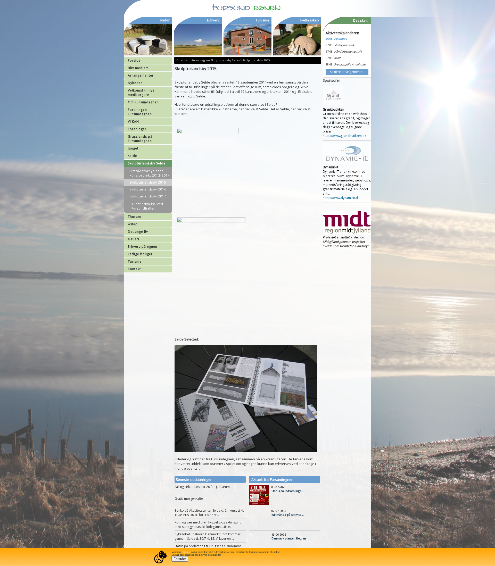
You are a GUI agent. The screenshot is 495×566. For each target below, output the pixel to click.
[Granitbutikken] (333, 105)
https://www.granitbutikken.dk (344, 136)
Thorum (134, 216)
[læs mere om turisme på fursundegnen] (247, 39)
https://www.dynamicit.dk (341, 198)
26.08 (329, 38)
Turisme (135, 261)
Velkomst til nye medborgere (141, 92)
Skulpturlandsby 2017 (148, 196)
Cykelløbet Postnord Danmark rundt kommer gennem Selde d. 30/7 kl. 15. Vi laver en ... (208, 536)
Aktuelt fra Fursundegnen (272, 479)
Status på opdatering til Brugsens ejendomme (208, 546)
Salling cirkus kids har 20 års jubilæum (202, 487)
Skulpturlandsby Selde (147, 163)
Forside (134, 60)
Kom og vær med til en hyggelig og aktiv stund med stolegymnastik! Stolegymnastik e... (208, 524)
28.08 (329, 64)
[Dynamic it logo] (347, 163)
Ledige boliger (140, 254)
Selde (132, 156)
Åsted (133, 224)
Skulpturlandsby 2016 (148, 189)
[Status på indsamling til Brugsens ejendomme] (259, 504)
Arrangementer (141, 75)
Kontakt (134, 269)
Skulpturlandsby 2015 (148, 182)
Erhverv (213, 20)
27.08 (329, 45)
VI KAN (133, 121)
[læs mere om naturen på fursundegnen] (148, 39)
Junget (133, 148)
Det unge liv (138, 231)
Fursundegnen (201, 60)
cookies (185, 552)
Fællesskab (309, 20)
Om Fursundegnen (143, 102)
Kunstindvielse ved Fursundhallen (147, 206)
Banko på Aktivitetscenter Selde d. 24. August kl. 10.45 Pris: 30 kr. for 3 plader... (209, 512)
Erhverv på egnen (142, 246)
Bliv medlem (138, 68)
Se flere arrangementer (347, 72)
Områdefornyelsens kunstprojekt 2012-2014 (150, 173)
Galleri (133, 239)
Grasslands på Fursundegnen (140, 138)
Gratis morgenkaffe (189, 498)
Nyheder (135, 83)
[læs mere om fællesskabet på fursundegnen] (297, 39)
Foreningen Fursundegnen (140, 111)
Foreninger (137, 129)
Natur (165, 20)
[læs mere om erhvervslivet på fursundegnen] (198, 39)
